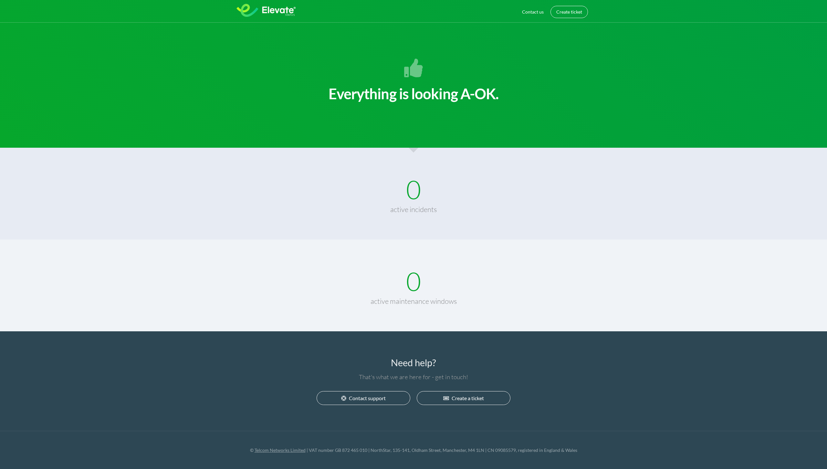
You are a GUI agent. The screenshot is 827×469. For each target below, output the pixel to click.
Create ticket (569, 12)
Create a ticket (468, 398)
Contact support (367, 398)
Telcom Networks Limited (280, 450)
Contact (533, 12)
